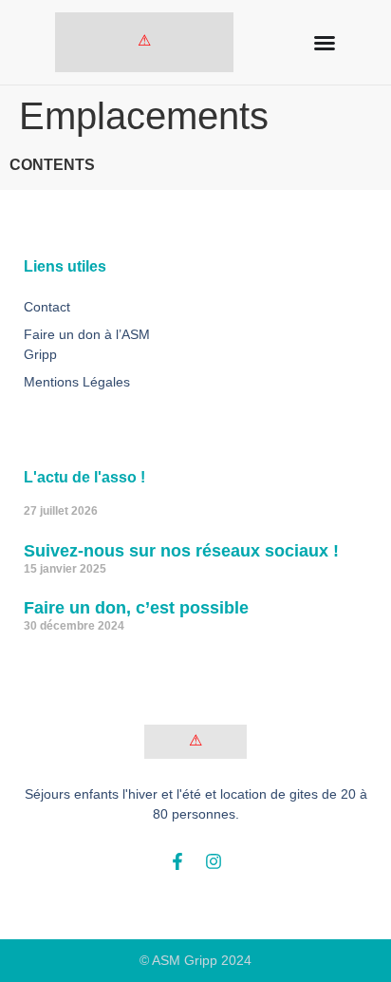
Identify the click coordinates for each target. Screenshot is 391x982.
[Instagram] (213, 861)
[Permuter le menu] (324, 42)
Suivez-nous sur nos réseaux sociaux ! (181, 550)
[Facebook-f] (177, 861)
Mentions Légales (77, 381)
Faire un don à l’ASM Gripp (87, 344)
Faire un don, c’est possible (136, 607)
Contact (47, 306)
